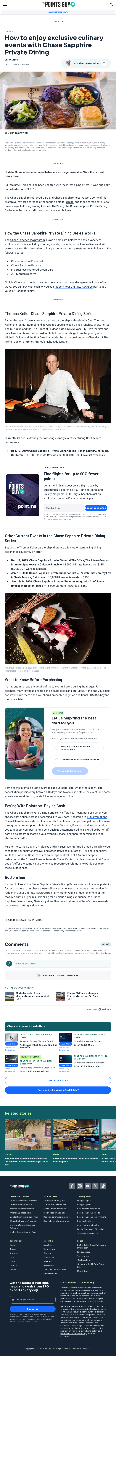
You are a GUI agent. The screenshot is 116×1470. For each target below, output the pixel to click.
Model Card (82, 1271)
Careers (47, 1253)
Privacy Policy (100, 517)
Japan (13, 1249)
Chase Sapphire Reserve (21, 1204)
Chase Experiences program (27, 239)
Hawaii (13, 1245)
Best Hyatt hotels (85, 1221)
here (16, 176)
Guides (9, 31)
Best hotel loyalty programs (56, 1221)
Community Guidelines (47, 950)
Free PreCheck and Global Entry (91, 1229)
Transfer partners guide (54, 1200)
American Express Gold (20, 1213)
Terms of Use (54, 517)
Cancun (13, 1265)
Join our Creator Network (55, 1269)
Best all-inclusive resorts (88, 1213)
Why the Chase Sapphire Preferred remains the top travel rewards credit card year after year (26, 1161)
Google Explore (84, 1204)
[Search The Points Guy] (111, 4)
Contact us (49, 1257)
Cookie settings (84, 1260)
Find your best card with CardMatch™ (58, 1090)
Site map (48, 1261)
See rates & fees (10, 1050)
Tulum (13, 1261)
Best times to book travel (88, 1208)
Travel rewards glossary (88, 1233)
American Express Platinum (22, 1208)
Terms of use (83, 1256)
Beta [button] (104, 944)
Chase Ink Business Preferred (23, 1221)
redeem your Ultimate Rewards (74, 286)
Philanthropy (49, 1249)
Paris (12, 1257)
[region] (58, 984)
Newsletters (49, 1265)
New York (14, 1253)
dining (70, 201)
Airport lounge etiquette (88, 1225)
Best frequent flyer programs (57, 1217)
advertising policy (94, 148)
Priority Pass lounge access (56, 1213)
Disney (13, 1269)
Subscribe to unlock (96, 508)
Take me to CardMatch (69, 771)
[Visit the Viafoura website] (104, 1009)
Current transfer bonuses (55, 1204)
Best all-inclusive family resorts (91, 1217)
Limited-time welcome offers (23, 1232)
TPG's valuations (97, 816)
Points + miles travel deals (56, 1208)
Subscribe (32, 1309)
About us (48, 1245)
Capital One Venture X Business (24, 1217)
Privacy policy (83, 1252)
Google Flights (84, 1200)
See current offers (58, 1080)
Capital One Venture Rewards (23, 1200)
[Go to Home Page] (58, 4)
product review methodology (17, 150)
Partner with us (50, 1273)
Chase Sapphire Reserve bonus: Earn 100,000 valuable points (75, 1160)
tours (75, 244)
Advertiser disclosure (58, 12)
